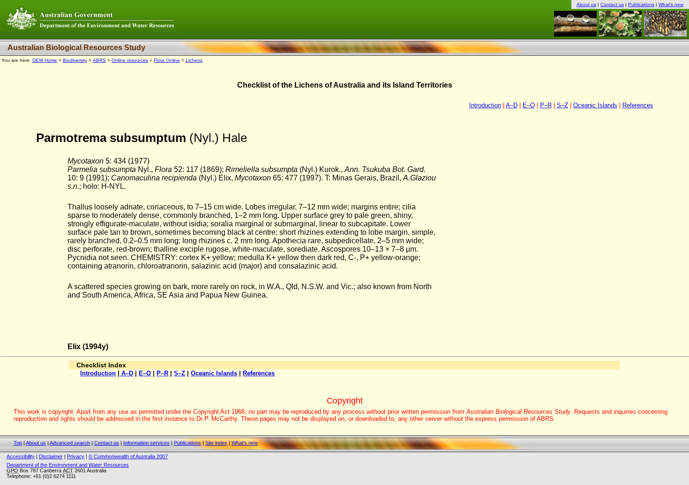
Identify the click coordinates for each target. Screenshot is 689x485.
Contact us (612, 4)
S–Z (562, 105)
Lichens (194, 60)
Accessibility (21, 456)
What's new (671, 4)
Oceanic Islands (595, 105)
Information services (146, 443)
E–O (529, 105)
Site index (216, 443)
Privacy (75, 456)
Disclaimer (51, 456)
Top (18, 443)
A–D (511, 105)
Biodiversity (75, 60)
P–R (546, 105)
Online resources (130, 60)
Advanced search (70, 443)
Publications (641, 4)
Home (44, 60)
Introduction (485, 105)
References (637, 105)
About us (586, 4)
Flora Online (167, 60)
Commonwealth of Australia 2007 (128, 456)
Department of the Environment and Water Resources (68, 465)
